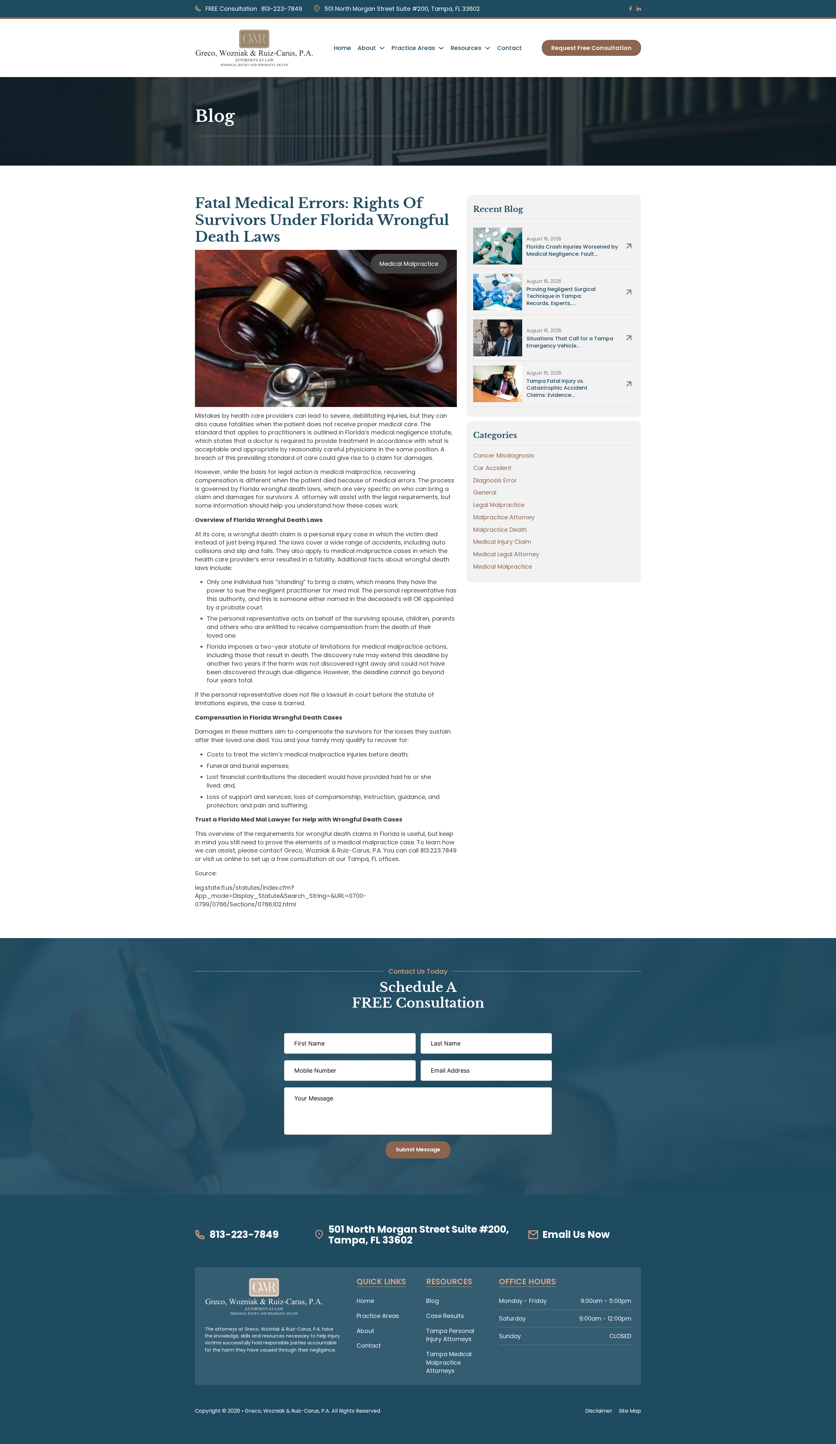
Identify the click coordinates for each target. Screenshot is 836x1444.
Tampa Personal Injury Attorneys (450, 1335)
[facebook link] (630, 8)
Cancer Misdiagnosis (503, 455)
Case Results (445, 1316)
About (367, 48)
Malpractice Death (500, 530)
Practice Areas (413, 48)
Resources (466, 48)
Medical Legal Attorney (506, 554)
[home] (264, 1296)
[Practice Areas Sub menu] (441, 48)
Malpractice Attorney (504, 517)
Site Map (630, 1411)
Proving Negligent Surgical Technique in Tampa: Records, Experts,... (561, 296)
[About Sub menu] (382, 48)
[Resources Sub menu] (487, 48)
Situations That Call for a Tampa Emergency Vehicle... (569, 342)
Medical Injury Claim (502, 542)
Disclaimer (598, 1411)
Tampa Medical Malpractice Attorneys (449, 1362)
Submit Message (418, 1149)
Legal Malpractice (498, 505)
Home (342, 48)
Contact (509, 48)
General (484, 492)
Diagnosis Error (495, 480)
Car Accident (492, 468)
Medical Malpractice (408, 264)
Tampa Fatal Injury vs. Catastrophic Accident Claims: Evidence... (556, 388)
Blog (432, 1301)
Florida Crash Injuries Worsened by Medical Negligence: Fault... (572, 250)
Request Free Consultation (591, 48)
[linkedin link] (638, 8)
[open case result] (497, 246)
